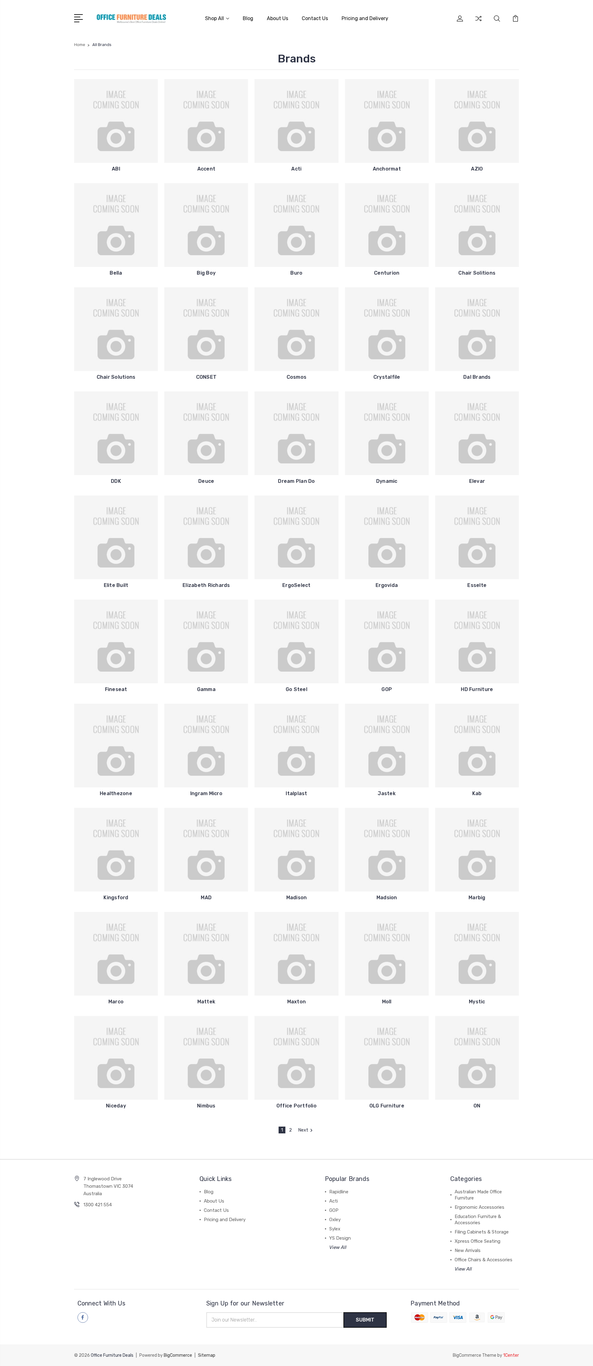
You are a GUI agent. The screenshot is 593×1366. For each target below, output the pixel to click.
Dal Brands (477, 377)
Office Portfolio (296, 1106)
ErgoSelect (296, 585)
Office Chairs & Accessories (483, 1260)
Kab (477, 793)
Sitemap (206, 1355)
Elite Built (116, 585)
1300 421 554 (97, 1205)
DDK (116, 481)
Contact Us (315, 18)
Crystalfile (386, 377)
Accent (206, 169)
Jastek (387, 793)
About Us (277, 18)
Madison (296, 897)
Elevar (477, 481)
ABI (116, 169)
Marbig (477, 897)
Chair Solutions (116, 377)
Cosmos (297, 377)
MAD (206, 897)
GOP (386, 689)
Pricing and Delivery (365, 18)
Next (303, 1130)
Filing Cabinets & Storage (482, 1232)
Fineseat (116, 689)
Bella (116, 273)
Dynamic (386, 481)
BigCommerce (178, 1355)
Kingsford (115, 897)
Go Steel (296, 689)
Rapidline (338, 1192)
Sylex (334, 1229)
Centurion (386, 273)
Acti (296, 169)
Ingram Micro (206, 793)
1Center (511, 1355)
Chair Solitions (476, 273)
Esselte (476, 585)
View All (338, 1247)
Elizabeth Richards (206, 585)
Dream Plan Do (296, 481)
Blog (248, 18)
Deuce (206, 481)
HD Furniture (477, 689)
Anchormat (387, 169)
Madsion (386, 897)
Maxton (296, 1002)
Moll (387, 1002)
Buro (296, 273)
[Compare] (478, 22)
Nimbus (206, 1106)
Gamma (206, 689)
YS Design (340, 1238)
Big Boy (206, 273)
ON (477, 1106)
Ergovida (387, 585)
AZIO (477, 169)
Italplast (296, 793)
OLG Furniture (386, 1106)
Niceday (116, 1106)
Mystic (477, 1002)
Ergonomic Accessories (479, 1207)
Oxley (335, 1219)
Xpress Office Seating (477, 1241)
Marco (116, 1002)
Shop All (214, 18)
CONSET (206, 377)
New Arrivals (468, 1250)
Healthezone (116, 793)
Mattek (206, 1002)
